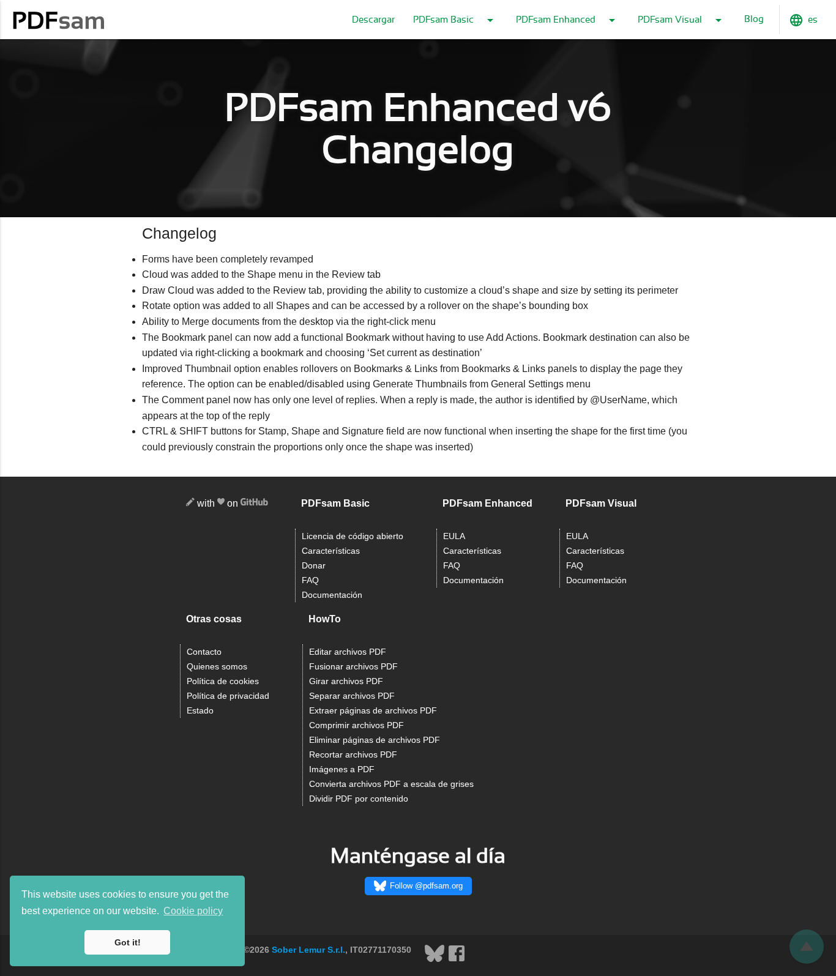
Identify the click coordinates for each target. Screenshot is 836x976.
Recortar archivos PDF (353, 754)
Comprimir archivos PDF (356, 725)
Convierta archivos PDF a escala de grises (391, 784)
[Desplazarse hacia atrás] (806, 946)
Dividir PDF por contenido (358, 798)
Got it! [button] (127, 942)
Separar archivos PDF (352, 696)
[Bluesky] (436, 960)
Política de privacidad (228, 696)
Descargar (373, 19)
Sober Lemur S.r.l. (308, 950)
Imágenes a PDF (342, 769)
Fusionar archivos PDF (353, 666)
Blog (754, 19)
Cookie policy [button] (193, 911)
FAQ (310, 580)
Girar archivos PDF (346, 681)
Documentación (332, 595)
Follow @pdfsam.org (426, 885)
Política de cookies (223, 681)
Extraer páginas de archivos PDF (373, 710)
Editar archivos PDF (347, 652)
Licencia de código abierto (352, 536)
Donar (314, 565)
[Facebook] (456, 960)
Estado (200, 710)
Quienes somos (217, 666)
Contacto (204, 652)
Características (331, 551)
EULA (454, 536)
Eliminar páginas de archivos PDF (374, 740)
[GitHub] (254, 503)
